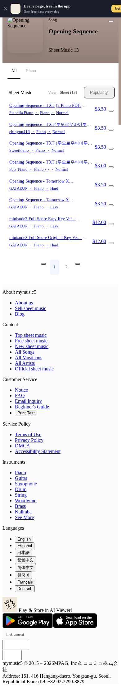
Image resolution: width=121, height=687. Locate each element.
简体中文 (25, 567)
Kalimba (23, 511)
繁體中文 (25, 560)
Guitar (21, 478)
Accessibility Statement (37, 451)
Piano (20, 472)
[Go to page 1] (43, 264)
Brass (20, 506)
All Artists (25, 363)
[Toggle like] (111, 21)
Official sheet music (34, 368)
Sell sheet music (30, 308)
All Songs (24, 352)
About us (24, 302)
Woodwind (26, 500)
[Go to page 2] (77, 264)
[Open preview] (111, 111)
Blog (20, 314)
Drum (20, 489)
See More (24, 517)
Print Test (26, 413)
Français (25, 582)
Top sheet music (31, 335)
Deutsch (24, 588)
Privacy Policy (29, 440)
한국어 (23, 575)
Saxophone (26, 483)
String (21, 495)
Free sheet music (31, 340)
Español (24, 545)
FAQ (20, 395)
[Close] (5, 8)
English (24, 539)
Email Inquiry (28, 401)
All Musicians (28, 357)
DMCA (22, 445)
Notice (21, 390)
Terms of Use (28, 434)
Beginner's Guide (32, 406)
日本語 (23, 552)
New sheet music (31, 346)
